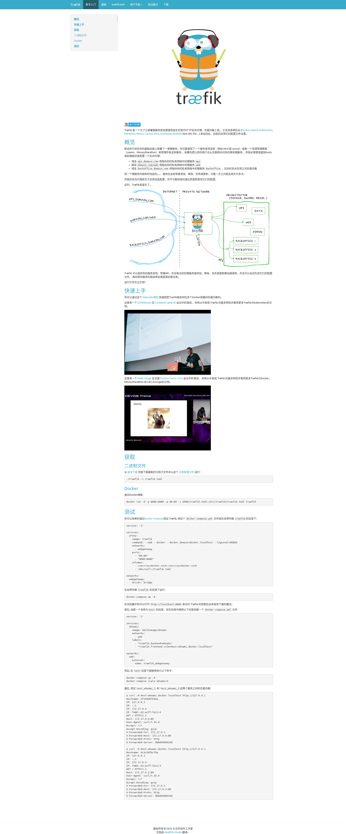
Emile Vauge (144, 378)
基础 (103, 4)
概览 (76, 19)
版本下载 (132, 472)
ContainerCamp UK (165, 302)
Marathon (129, 133)
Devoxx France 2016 (171, 378)
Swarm (254, 130)
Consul (149, 133)
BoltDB (177, 133)
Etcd (156, 133)
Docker (78, 40)
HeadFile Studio (173, 832)
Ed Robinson (144, 302)
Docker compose (154, 518)
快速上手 (79, 24)
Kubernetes (265, 130)
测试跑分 (153, 4)
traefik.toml (118, 4)
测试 (76, 46)
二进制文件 (80, 35)
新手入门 (91, 4)
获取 (76, 29)
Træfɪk (75, 4)
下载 (165, 4)
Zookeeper (166, 133)
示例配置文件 (186, 472)
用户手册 (135, 4)
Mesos (140, 133)
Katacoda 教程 (150, 297)
